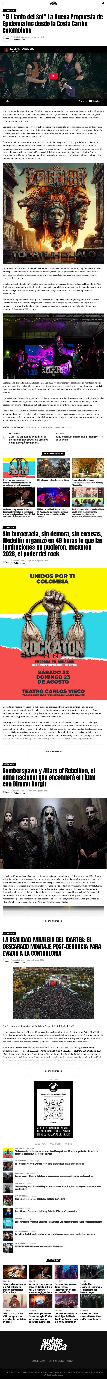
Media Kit (71, 1360)
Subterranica (19, 40)
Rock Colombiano (57, 427)
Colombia (31, 427)
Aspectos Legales (56, 1360)
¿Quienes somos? (39, 1360)
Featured (43, 427)
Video (69, 427)
